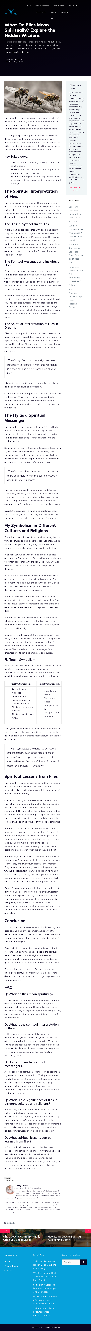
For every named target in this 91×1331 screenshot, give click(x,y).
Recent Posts (10, 1180)
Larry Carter (22, 1185)
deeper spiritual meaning (16, 217)
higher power (27, 455)
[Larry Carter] (10, 1193)
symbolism (52, 146)
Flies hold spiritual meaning (25, 162)
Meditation (73, 6)
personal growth (12, 1055)
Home (29, 6)
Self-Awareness (42, 6)
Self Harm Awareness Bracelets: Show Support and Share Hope (45, 1288)
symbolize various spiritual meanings (30, 1000)
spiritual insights (30, 955)
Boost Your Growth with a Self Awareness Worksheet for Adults (45, 1300)
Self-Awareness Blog (34, 1188)
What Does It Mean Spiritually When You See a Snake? (21, 1238)
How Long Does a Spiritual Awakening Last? (64, 1238)
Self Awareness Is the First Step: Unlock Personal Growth (43, 1312)
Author (8, 1178)
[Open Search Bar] (52, 18)
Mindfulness (59, 6)
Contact (64, 12)
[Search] (83, 1262)
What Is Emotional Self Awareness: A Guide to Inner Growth (76, 232)
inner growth (43, 1161)
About (53, 12)
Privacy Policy (11, 1266)
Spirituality (41, 12)
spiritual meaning (46, 927)
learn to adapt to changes (26, 818)
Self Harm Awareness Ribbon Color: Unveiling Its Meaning (75, 213)
